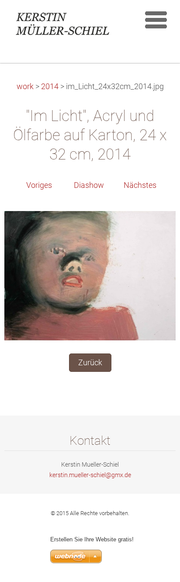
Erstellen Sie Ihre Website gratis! (92, 539)
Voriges (39, 185)
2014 (50, 86)
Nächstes (140, 185)
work (25, 86)
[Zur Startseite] (67, 26)
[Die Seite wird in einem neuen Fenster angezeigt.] (90, 275)
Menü (156, 20)
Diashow (89, 185)
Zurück (90, 362)
